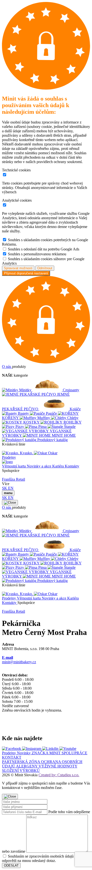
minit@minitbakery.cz (19, 659)
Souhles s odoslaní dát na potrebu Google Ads (43, 249)
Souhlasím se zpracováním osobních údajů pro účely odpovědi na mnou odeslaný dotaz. (45, 858)
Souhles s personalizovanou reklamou (37, 254)
